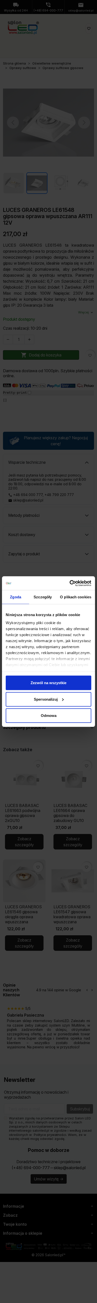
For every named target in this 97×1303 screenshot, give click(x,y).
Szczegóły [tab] (43, 597)
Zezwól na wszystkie (48, 683)
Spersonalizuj (46, 699)
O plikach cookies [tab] (75, 597)
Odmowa (48, 715)
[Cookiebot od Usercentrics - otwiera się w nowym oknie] (69, 583)
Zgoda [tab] (15, 597)
